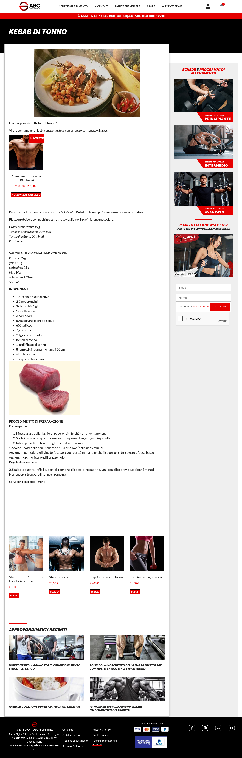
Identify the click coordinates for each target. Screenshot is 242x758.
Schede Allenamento (73, 6)
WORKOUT (101, 6)
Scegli (14, 595)
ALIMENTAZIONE (172, 6)
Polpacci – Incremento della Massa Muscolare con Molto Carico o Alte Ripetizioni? (126, 667)
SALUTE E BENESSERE (127, 6)
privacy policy (200, 306)
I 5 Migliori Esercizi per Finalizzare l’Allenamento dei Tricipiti (116, 708)
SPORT (151, 6)
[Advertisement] (87, 511)
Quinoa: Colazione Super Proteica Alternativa (44, 706)
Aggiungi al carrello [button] (26, 194)
